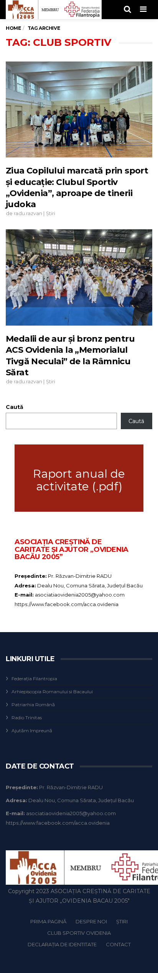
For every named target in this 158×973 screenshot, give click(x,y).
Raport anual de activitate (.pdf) (79, 480)
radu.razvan (28, 213)
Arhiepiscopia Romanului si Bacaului (52, 691)
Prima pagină (48, 921)
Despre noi (91, 921)
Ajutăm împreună (32, 730)
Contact (118, 944)
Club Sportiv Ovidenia (79, 933)
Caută (14, 407)
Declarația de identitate (62, 944)
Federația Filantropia (34, 678)
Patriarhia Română (33, 704)
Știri (50, 213)
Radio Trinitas (27, 717)
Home (13, 28)
